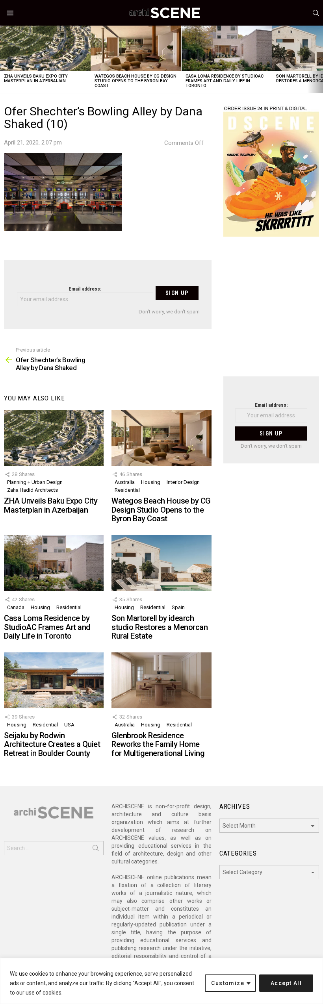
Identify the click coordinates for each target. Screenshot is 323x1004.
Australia (125, 482)
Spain (178, 607)
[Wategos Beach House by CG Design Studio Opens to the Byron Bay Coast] (136, 48)
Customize (227, 983)
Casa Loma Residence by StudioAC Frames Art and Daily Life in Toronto (225, 81)
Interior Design (183, 482)
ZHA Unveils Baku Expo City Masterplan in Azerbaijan (36, 78)
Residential (127, 490)
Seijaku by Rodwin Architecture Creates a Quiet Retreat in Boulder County (52, 744)
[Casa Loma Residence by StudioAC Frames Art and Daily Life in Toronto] (227, 48)
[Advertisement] (271, 311)
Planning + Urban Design (35, 482)
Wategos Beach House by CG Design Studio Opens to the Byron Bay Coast (135, 81)
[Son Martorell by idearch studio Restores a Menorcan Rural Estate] (161, 563)
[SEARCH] (316, 13)
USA (69, 725)
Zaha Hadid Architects (32, 490)
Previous (4, 59)
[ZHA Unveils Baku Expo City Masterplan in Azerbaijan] (45, 48)
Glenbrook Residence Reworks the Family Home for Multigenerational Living (157, 744)
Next (319, 59)
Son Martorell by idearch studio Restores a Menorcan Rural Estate (159, 627)
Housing (150, 482)
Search (96, 849)
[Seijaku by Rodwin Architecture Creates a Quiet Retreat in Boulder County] (54, 680)
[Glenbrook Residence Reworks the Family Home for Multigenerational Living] (161, 680)
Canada (15, 607)
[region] (161, 981)
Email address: (85, 289)
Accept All (286, 983)
